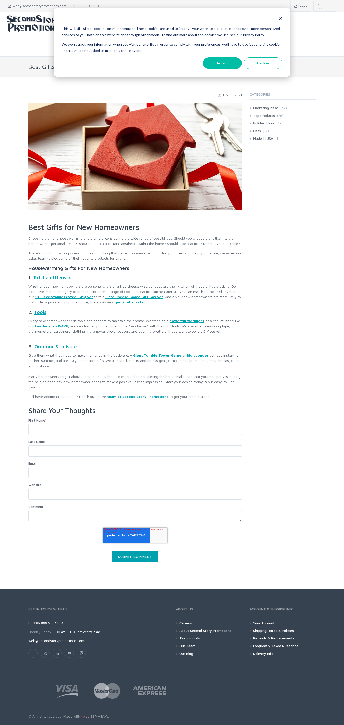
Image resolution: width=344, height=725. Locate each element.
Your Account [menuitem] (264, 623)
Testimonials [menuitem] (189, 638)
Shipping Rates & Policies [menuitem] (273, 630)
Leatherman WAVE (51, 326)
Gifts (261, 131)
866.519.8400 (87, 6)
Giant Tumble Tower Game (157, 355)
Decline (263, 63)
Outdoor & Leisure (56, 346)
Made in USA (266, 138)
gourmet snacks (129, 302)
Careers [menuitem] (185, 623)
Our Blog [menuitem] (186, 653)
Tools (40, 312)
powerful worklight (186, 321)
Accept (222, 63)
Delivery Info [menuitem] (263, 653)
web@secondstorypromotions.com (38, 6)
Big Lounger (198, 355)
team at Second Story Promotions (137, 396)
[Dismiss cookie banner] (280, 19)
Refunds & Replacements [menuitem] (273, 638)
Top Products (268, 115)
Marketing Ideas (270, 108)
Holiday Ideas (268, 123)
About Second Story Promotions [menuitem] (205, 630)
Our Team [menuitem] (187, 646)
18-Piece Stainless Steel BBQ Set (64, 297)
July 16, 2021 (232, 95)
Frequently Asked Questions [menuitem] (275, 646)
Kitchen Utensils (52, 277)
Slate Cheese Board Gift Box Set (134, 297)
